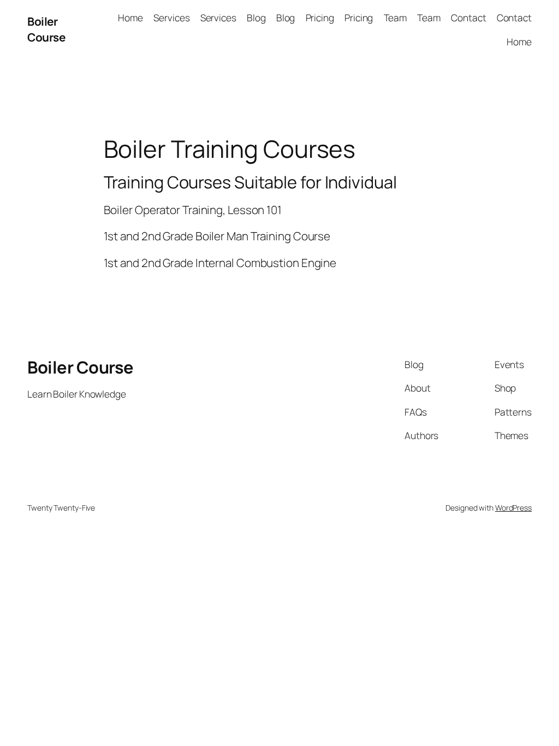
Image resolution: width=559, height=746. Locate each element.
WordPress (513, 507)
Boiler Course (46, 29)
